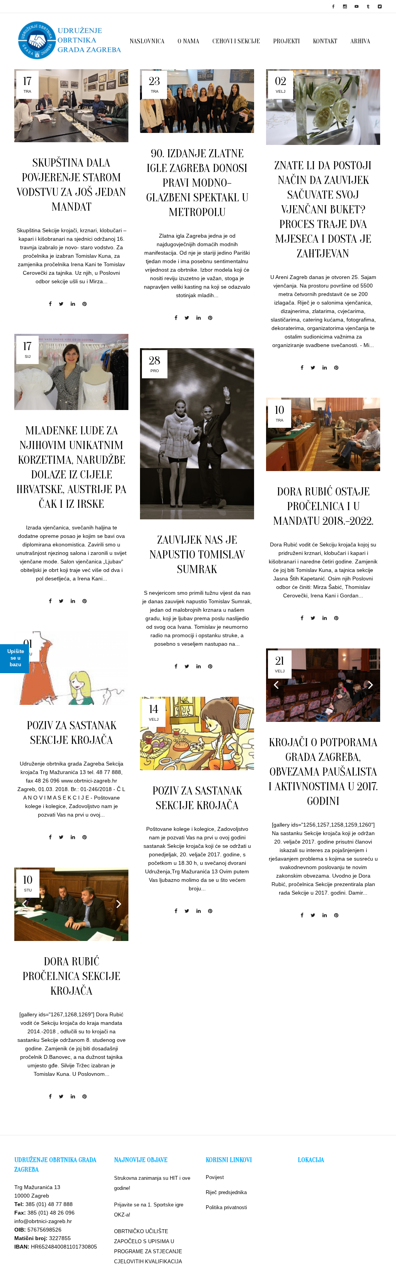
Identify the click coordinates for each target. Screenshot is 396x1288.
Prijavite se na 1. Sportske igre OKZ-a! (148, 1210)
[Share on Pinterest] (84, 304)
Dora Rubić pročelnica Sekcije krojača (71, 976)
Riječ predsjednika (226, 1192)
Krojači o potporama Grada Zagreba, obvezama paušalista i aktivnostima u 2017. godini (323, 772)
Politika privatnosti (226, 1207)
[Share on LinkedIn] (73, 304)
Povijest (215, 1177)
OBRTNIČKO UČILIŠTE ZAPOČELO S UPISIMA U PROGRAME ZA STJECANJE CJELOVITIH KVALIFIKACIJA (148, 1246)
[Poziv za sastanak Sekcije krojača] (197, 733)
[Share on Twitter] (61, 304)
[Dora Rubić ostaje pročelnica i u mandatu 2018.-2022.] (323, 434)
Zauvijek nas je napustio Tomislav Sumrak (197, 554)
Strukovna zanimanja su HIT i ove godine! (152, 1183)
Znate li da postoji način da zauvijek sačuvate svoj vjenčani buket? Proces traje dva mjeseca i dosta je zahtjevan (323, 209)
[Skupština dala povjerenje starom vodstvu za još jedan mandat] (71, 105)
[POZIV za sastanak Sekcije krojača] (71, 668)
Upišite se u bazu (15, 657)
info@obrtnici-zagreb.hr (43, 1221)
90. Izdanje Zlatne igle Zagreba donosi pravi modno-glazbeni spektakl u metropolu (197, 183)
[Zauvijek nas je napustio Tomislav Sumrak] (197, 433)
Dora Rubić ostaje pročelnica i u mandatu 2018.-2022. (323, 506)
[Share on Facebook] (50, 304)
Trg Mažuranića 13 (37, 1187)
